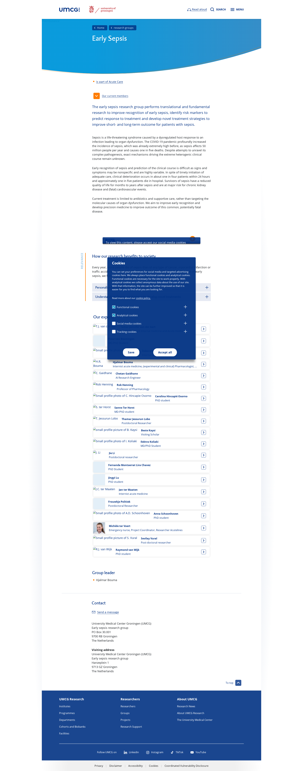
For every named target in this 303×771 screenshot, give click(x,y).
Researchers (128, 706)
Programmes (67, 713)
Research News (186, 706)
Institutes (64, 706)
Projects (125, 720)
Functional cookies (128, 307)
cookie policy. (143, 298)
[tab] (185, 307)
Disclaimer (115, 766)
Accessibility (135, 766)
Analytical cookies (127, 315)
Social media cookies (129, 323)
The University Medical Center (195, 720)
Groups (125, 713)
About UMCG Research (190, 713)
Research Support (131, 726)
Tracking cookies (127, 332)
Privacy (99, 766)
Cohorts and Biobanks (72, 726)
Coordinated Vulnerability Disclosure (186, 766)
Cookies (153, 766)
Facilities (64, 733)
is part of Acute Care (109, 82)
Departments (67, 720)
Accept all (165, 352)
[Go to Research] (69, 9)
